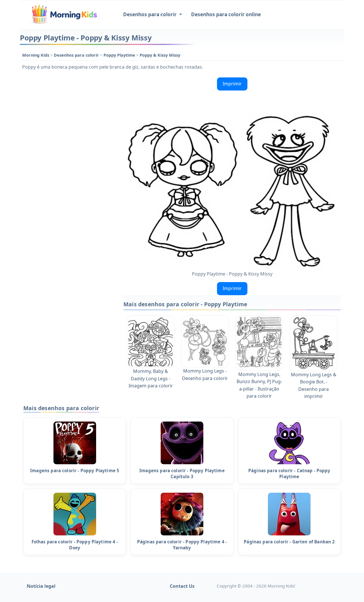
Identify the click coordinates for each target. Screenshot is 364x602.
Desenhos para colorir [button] (150, 14)
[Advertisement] (68, 160)
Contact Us (182, 586)
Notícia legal (41, 586)
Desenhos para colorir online (226, 14)
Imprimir (232, 84)
